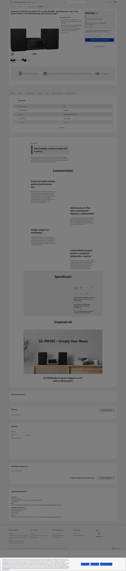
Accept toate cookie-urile (106, 564)
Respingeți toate (94, 564)
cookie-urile (62, 567)
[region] (63, 564)
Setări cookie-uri (85, 564)
